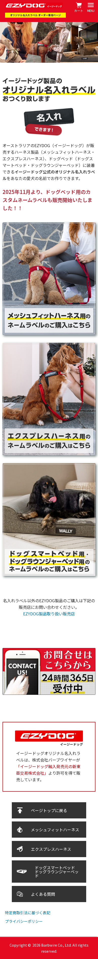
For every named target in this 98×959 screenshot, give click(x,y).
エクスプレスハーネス (51, 849)
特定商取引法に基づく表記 (27, 912)
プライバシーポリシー (24, 921)
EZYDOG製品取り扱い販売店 (49, 614)
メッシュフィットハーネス (55, 830)
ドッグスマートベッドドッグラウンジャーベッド (57, 871)
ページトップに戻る (49, 810)
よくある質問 (43, 894)
